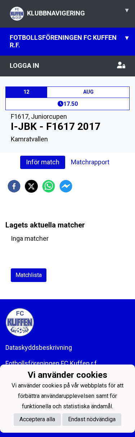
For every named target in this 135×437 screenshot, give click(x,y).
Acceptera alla (37, 419)
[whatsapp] (48, 186)
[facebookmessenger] (65, 186)
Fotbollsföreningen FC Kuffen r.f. (69, 41)
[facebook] (14, 186)
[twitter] (31, 186)
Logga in (24, 65)
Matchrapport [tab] (90, 162)
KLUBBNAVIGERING (78, 11)
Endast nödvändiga (92, 419)
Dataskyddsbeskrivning (38, 347)
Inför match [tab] (42, 162)
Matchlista (28, 275)
